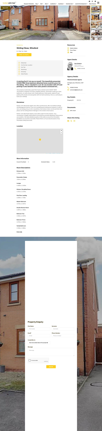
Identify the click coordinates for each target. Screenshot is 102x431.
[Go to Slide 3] (96, 24)
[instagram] (92, 1)
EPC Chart (73, 110)
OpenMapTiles (54, 153)
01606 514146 (81, 68)
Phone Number (56, 333)
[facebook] (89, 1)
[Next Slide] (88, 22)
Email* (29, 333)
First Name (31, 326)
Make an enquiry (24, 54)
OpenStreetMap (58, 153)
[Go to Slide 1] (96, 9)
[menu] (59, 3)
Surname (54, 326)
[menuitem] (29, 3)
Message (30, 347)
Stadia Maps (50, 153)
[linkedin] (95, 1)
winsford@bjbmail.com (76, 90)
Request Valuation (29, 3)
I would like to (31, 340)
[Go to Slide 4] (96, 31)
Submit (51, 366)
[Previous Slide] (1, 22)
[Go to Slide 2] (96, 16)
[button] (37, 3)
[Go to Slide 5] (96, 39)
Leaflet (47, 153)
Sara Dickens (78, 63)
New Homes (92, 3)
